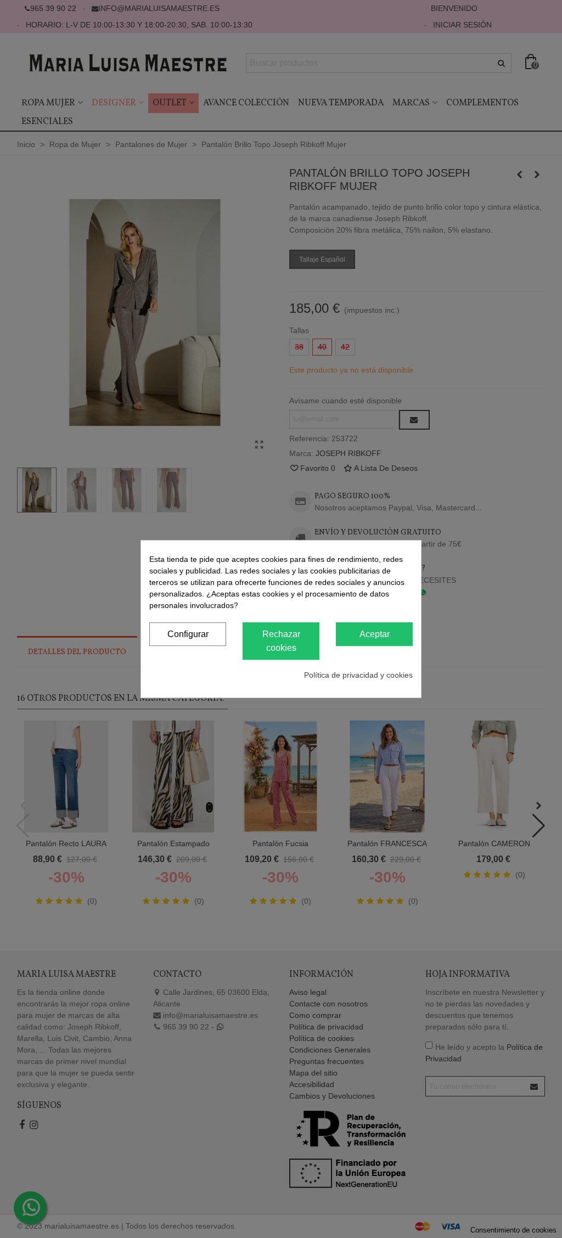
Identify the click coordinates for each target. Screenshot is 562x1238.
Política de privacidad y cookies (358, 675)
